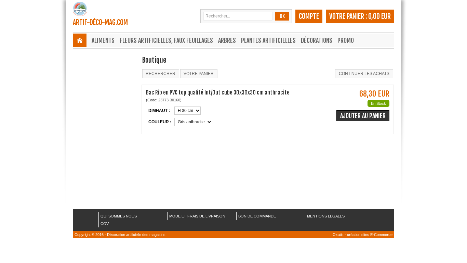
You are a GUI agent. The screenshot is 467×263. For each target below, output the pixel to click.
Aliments (103, 40)
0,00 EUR (379, 16)
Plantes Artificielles (268, 40)
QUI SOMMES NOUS (119, 216)
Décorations (316, 40)
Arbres (227, 40)
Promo (345, 40)
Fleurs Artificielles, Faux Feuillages (166, 40)
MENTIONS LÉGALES (326, 216)
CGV (105, 224)
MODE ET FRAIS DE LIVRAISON (197, 216)
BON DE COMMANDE (257, 216)
